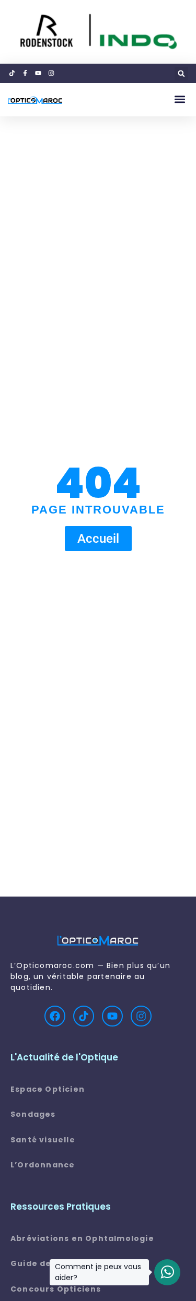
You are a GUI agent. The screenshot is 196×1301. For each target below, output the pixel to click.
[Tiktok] (83, 1016)
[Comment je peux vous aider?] (167, 1272)
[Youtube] (112, 1016)
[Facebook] (54, 1016)
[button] (181, 73)
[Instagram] (141, 1016)
